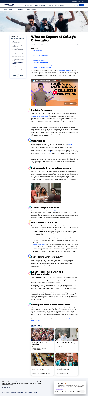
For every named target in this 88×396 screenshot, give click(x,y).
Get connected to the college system (42, 55)
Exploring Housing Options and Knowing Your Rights (18, 42)
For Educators (74, 1)
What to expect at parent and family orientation (45, 65)
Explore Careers (59, 5)
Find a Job (50, 5)
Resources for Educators (50, 383)
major (50, 151)
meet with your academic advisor (39, 116)
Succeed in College (40, 5)
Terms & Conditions (28, 392)
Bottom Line (18, 381)
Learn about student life (39, 60)
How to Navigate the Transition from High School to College (18, 49)
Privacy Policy (13, 392)
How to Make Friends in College (66, 343)
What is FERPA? (15, 67)
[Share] (77, 45)
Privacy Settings (20, 392)
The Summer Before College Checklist (17, 51)
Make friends (36, 53)
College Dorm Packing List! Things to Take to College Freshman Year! (17, 45)
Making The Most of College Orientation (17, 66)
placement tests (56, 177)
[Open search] (74, 5)
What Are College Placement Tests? (18, 57)
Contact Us (36, 392)
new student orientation (65, 70)
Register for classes (38, 50)
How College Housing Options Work (18, 54)
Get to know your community (40, 62)
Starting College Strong (19, 9)
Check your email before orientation (42, 67)
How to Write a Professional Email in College (17, 70)
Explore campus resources (40, 57)
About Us (47, 381)
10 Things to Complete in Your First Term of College (18, 60)
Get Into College (29, 5)
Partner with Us (81, 1)
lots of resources (58, 210)
